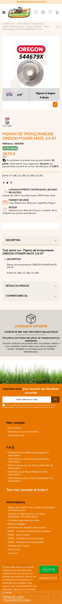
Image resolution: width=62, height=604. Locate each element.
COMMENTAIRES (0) (16, 295)
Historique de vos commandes (23, 431)
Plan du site (14, 549)
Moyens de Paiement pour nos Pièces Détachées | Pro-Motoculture (27, 515)
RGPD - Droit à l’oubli (19, 535)
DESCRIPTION (13, 240)
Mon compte (14, 428)
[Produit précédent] (57, 26)
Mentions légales (17, 524)
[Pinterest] (11, 182)
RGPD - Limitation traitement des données (29, 531)
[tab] (31, 241)
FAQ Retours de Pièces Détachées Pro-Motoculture (28, 473)
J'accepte (48, 569)
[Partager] (3, 182)
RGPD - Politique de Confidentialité (26, 542)
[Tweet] (7, 182)
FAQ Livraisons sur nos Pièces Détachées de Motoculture (30, 467)
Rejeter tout (48, 578)
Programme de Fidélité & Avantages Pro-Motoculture (29, 454)
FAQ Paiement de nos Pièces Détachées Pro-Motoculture (31, 479)
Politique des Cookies (19, 545)
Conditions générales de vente (23, 520)
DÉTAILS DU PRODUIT (17, 285)
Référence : (8, 143)
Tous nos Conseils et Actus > (27, 490)
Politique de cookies (13, 596)
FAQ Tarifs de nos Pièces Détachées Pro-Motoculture (29, 460)
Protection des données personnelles (27, 527)
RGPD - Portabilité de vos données (25, 538)
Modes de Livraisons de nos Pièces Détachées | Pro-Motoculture (31, 509)
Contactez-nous (16, 435)
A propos (12, 553)
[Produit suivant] (59, 26)
